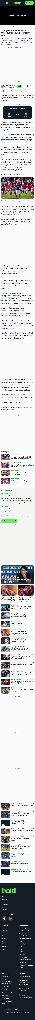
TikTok (4, 902)
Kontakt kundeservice (25, 998)
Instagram (5, 899)
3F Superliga (22, 928)
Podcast (4, 946)
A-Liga (21, 952)
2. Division (14, 91)
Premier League (24, 930)
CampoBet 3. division (25, 938)
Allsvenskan (22, 954)
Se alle (21, 968)
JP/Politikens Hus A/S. (25, 990)
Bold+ (4, 949)
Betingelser (5, 979)
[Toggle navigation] (2, 3)
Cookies (15, 1009)
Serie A (21, 946)
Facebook (5, 904)
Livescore (5, 930)
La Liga (21, 941)
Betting (4, 989)
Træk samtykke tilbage (24, 1012)
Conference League (25, 960)
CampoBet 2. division (25, 936)
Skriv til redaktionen (25, 995)
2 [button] (18, 86)
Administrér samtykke (9, 1012)
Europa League (23, 957)
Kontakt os (5, 976)
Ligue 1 (21, 949)
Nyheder (4, 928)
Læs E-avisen (6, 998)
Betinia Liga (22, 933)
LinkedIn (4, 910)
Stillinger (4, 936)
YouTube (5, 896)
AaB (6, 91)
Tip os (31, 86)
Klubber (4, 938)
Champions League (25, 962)
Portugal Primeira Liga (26, 965)
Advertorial (5, 986)
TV (3, 933)
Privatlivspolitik (6, 1009)
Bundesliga (22, 944)
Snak (3, 941)
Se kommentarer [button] (8, 521)
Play (3, 944)
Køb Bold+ (29, 3)
